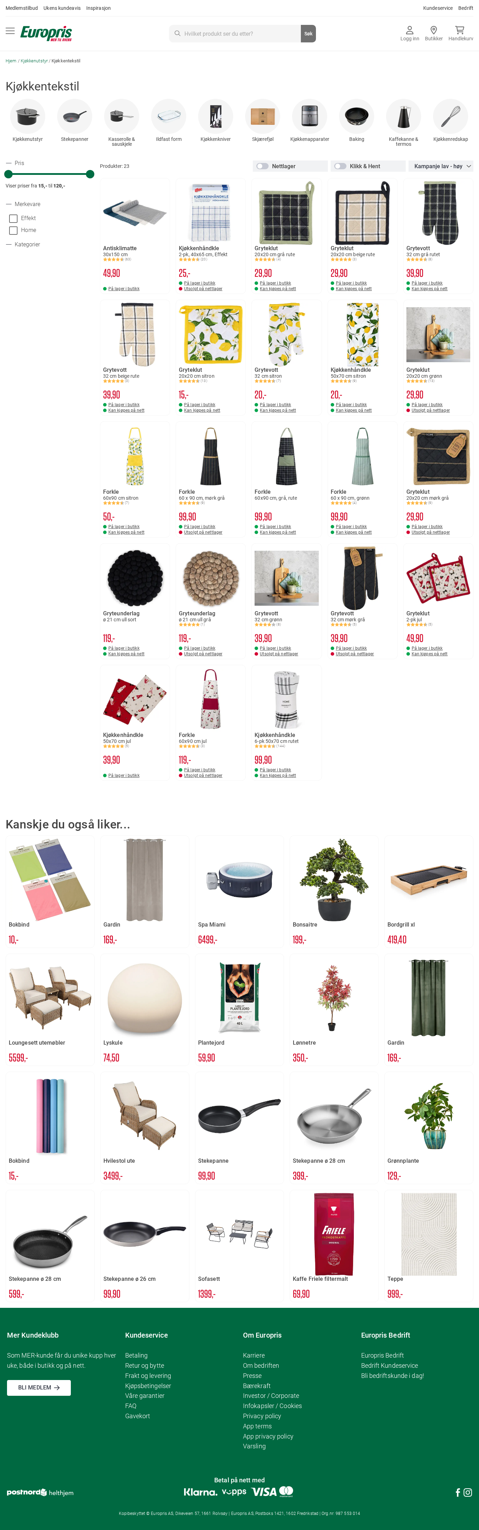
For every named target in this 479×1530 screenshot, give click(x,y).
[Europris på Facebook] (458, 1493)
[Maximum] (90, 174)
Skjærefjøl (263, 139)
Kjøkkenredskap (450, 139)
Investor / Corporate (271, 1395)
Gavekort (137, 1416)
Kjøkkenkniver (216, 139)
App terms (257, 1426)
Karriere (254, 1355)
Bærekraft (257, 1385)
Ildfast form (169, 139)
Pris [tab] (18, 163)
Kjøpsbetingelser (148, 1385)
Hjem (12, 60)
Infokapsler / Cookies (272, 1405)
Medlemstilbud (22, 8)
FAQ (130, 1405)
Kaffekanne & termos (403, 141)
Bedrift (465, 8)
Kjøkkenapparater (309, 139)
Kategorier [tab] (26, 244)
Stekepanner (74, 139)
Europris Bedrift (382, 1355)
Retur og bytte (144, 1365)
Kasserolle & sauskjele (121, 141)
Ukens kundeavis (62, 8)
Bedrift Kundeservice (389, 1365)
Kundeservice (438, 8)
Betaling (136, 1355)
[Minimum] (8, 174)
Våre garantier (144, 1395)
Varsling (254, 1446)
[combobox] (242, 33)
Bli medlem (34, 1387)
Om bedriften (261, 1365)
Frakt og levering (148, 1375)
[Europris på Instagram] (468, 1493)
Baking (356, 139)
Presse (252, 1375)
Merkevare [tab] (26, 204)
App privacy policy (268, 1436)
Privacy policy (262, 1416)
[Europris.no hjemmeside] (46, 34)
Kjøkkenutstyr (35, 60)
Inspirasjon (98, 8)
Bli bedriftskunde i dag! (392, 1375)
